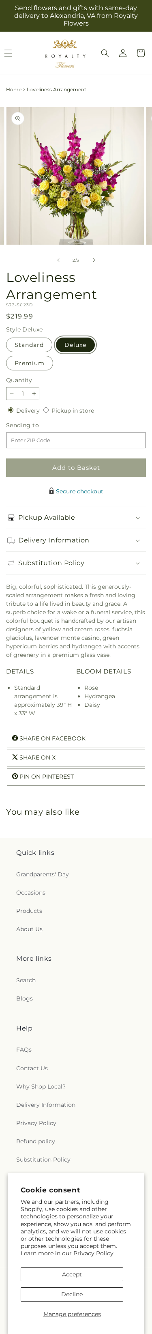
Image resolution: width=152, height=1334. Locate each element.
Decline (72, 1294)
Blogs (24, 998)
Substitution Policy (43, 1159)
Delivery (28, 410)
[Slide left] (58, 260)
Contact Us (32, 1068)
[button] (105, 53)
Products (29, 910)
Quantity (19, 380)
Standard (29, 345)
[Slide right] (94, 260)
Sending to (34, 425)
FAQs (24, 1049)
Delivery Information (45, 1104)
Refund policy (35, 1141)
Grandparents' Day (42, 874)
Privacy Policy (93, 1253)
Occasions (30, 892)
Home (13, 89)
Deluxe (75, 345)
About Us (29, 929)
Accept (72, 1274)
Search (26, 980)
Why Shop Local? (41, 1086)
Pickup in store (72, 410)
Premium (30, 363)
